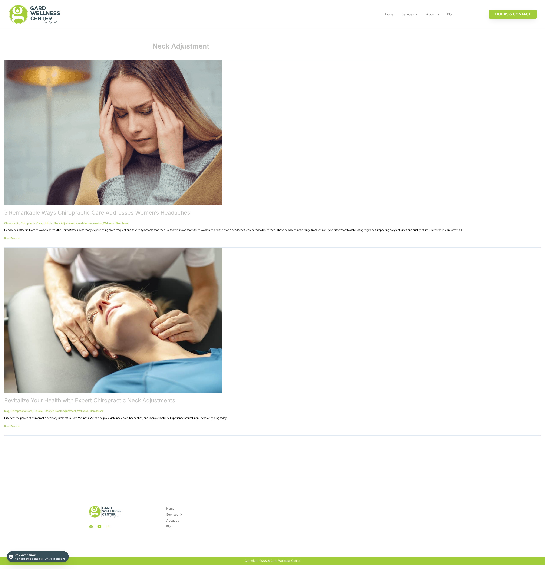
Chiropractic (11, 223)
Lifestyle (49, 411)
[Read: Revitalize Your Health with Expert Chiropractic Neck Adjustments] (113, 320)
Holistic (48, 223)
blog (6, 411)
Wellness (108, 223)
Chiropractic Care (31, 223)
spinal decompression (89, 223)
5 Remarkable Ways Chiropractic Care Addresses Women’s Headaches (97, 212)
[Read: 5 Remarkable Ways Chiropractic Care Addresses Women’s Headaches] (113, 132)
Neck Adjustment (64, 223)
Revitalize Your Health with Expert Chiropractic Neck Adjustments (89, 400)
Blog (450, 14)
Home (389, 14)
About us (432, 14)
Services (408, 14)
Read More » (12, 238)
